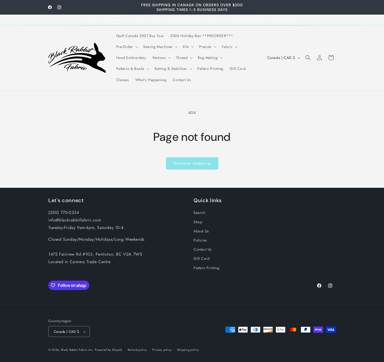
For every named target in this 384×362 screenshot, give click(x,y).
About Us (201, 230)
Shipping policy (188, 350)
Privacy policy (162, 350)
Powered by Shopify (109, 350)
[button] (126, 46)
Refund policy (137, 350)
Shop (198, 221)
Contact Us (203, 249)
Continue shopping (192, 163)
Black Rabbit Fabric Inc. (77, 350)
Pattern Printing (207, 267)
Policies (200, 240)
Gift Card (202, 258)
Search (199, 212)
